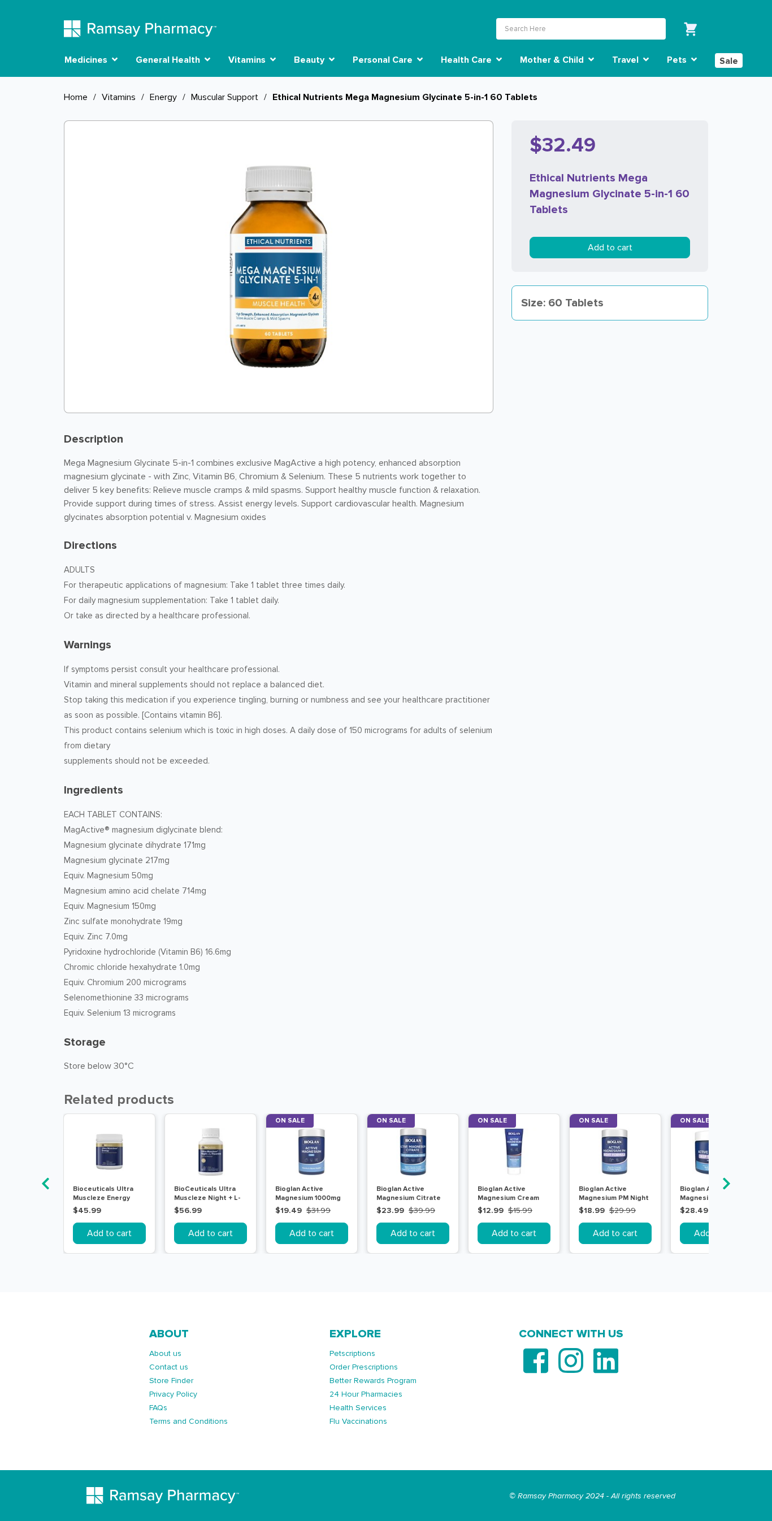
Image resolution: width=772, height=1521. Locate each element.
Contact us (168, 1367)
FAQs (158, 1407)
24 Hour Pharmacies (365, 1394)
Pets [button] (678, 60)
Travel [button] (626, 60)
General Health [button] (169, 60)
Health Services (358, 1407)
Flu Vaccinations (358, 1421)
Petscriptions (352, 1353)
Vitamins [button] (248, 60)
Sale (728, 61)
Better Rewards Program (373, 1380)
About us (165, 1353)
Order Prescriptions (363, 1367)
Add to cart (610, 247)
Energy (163, 97)
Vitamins (119, 97)
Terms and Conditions (188, 1421)
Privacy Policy (173, 1394)
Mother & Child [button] (553, 60)
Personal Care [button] (384, 60)
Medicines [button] (87, 60)
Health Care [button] (467, 60)
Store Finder (171, 1380)
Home (76, 97)
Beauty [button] (310, 60)
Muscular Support (224, 97)
